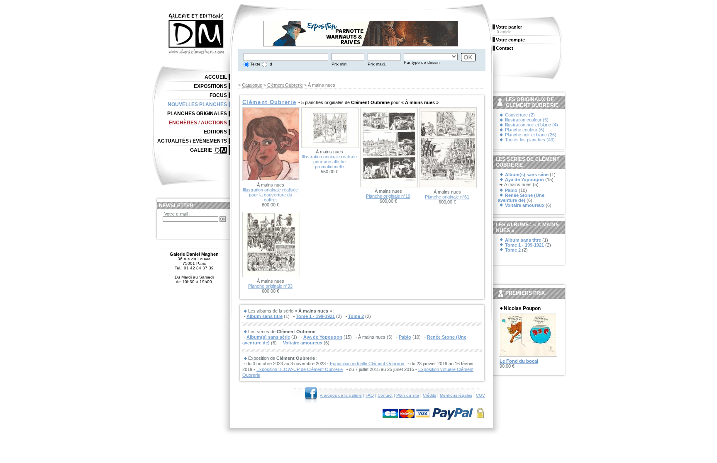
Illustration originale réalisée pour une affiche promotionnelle (329, 161)
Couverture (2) (520, 114)
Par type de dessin (422, 62)
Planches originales (197, 113)
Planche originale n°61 (447, 196)
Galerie (201, 150)
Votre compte (510, 39)
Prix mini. (340, 64)
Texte (255, 64)
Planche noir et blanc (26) (530, 134)
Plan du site (407, 395)
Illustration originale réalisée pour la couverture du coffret (270, 194)
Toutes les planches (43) (530, 139)
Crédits (429, 395)
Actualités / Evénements (192, 141)
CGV (480, 395)
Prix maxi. (377, 64)
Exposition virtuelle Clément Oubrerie (367, 363)
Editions (215, 132)
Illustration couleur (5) (527, 119)
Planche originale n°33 (270, 286)
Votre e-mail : (177, 213)
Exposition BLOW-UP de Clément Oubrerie (299, 369)
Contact (385, 395)
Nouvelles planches (197, 104)
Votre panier (509, 26)
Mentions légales (456, 395)
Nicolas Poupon (522, 308)
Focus (218, 95)
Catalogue (252, 84)
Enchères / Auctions (198, 123)
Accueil (216, 77)
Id (269, 64)
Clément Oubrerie (285, 84)
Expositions (210, 86)
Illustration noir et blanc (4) (531, 124)
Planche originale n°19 (388, 196)
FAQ (370, 395)
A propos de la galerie (341, 395)
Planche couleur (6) (524, 129)
